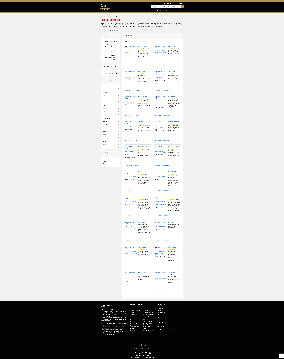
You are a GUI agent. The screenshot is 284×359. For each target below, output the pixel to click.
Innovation (105, 121)
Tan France (171, 71)
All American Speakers (164, 328)
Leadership (105, 124)
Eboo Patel (141, 197)
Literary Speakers (148, 314)
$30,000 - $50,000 (110, 53)
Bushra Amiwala (142, 96)
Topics (158, 10)
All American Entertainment (166, 330)
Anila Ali (170, 222)
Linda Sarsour (172, 46)
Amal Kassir (141, 121)
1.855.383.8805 (167, 3)
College (104, 95)
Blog (159, 310)
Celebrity (105, 92)
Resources (170, 10)
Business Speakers (135, 309)
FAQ (159, 314)
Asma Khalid (141, 71)
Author (104, 85)
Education (105, 105)
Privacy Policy (145, 355)
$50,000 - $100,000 (110, 55)
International (105, 161)
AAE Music (161, 326)
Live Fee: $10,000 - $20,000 (130, 75)
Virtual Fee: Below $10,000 (160, 52)
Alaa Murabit (172, 197)
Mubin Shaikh (172, 172)
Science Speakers (148, 323)
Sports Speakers (147, 325)
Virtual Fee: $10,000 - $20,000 (131, 177)
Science (104, 137)
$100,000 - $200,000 (110, 57)
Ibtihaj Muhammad (173, 121)
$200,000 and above (110, 59)
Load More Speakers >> (130, 296)
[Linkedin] (146, 353)
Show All (107, 44)
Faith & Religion (106, 115)
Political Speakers (148, 321)
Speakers (147, 10)
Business (105, 89)
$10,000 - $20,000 (110, 49)
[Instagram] (139, 353)
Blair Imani (141, 172)
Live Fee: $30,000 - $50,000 (161, 75)
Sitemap (137, 355)
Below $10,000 (109, 46)
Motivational (105, 131)
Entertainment (106, 108)
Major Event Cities (107, 163)
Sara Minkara (172, 247)
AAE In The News (163, 309)
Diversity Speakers (135, 316)
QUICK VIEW (135, 65)
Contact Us (179, 3)
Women (104, 147)
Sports (104, 141)
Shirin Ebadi (141, 222)
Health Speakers (134, 326)
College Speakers (134, 312)
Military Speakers (148, 316)
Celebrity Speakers (135, 310)
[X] (142, 353)
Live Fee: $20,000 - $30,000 (130, 176)
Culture (104, 98)
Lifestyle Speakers (148, 312)
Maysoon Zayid (142, 146)
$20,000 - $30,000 (110, 51)
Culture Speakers (134, 314)
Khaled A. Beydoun (173, 146)
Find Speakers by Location (165, 316)
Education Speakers (135, 317)
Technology (105, 144)
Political (104, 134)
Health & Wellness (107, 118)
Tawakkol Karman (143, 247)
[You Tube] (149, 353)
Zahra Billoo (171, 272)
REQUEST (128, 65)
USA (104, 159)
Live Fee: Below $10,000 (160, 50)
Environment (105, 111)
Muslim (115, 30)
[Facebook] (135, 353)
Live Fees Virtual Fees (111, 41)
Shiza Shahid (142, 46)
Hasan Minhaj (172, 96)
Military (104, 128)
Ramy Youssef (142, 272)
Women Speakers (148, 330)
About (180, 10)
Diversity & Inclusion (107, 102)
